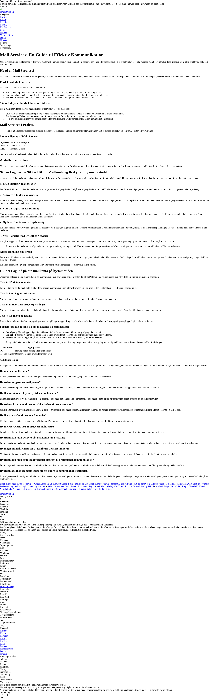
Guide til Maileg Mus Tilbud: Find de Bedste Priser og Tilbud (126, 486)
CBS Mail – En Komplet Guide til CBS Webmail (44, 489)
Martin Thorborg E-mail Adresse (117, 484)
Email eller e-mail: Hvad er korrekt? (16, 484)
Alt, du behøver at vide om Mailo (149, 484)
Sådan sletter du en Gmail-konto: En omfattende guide (71, 486)
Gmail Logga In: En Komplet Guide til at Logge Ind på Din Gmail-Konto (67, 484)
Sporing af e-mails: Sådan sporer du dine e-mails (90, 489)
